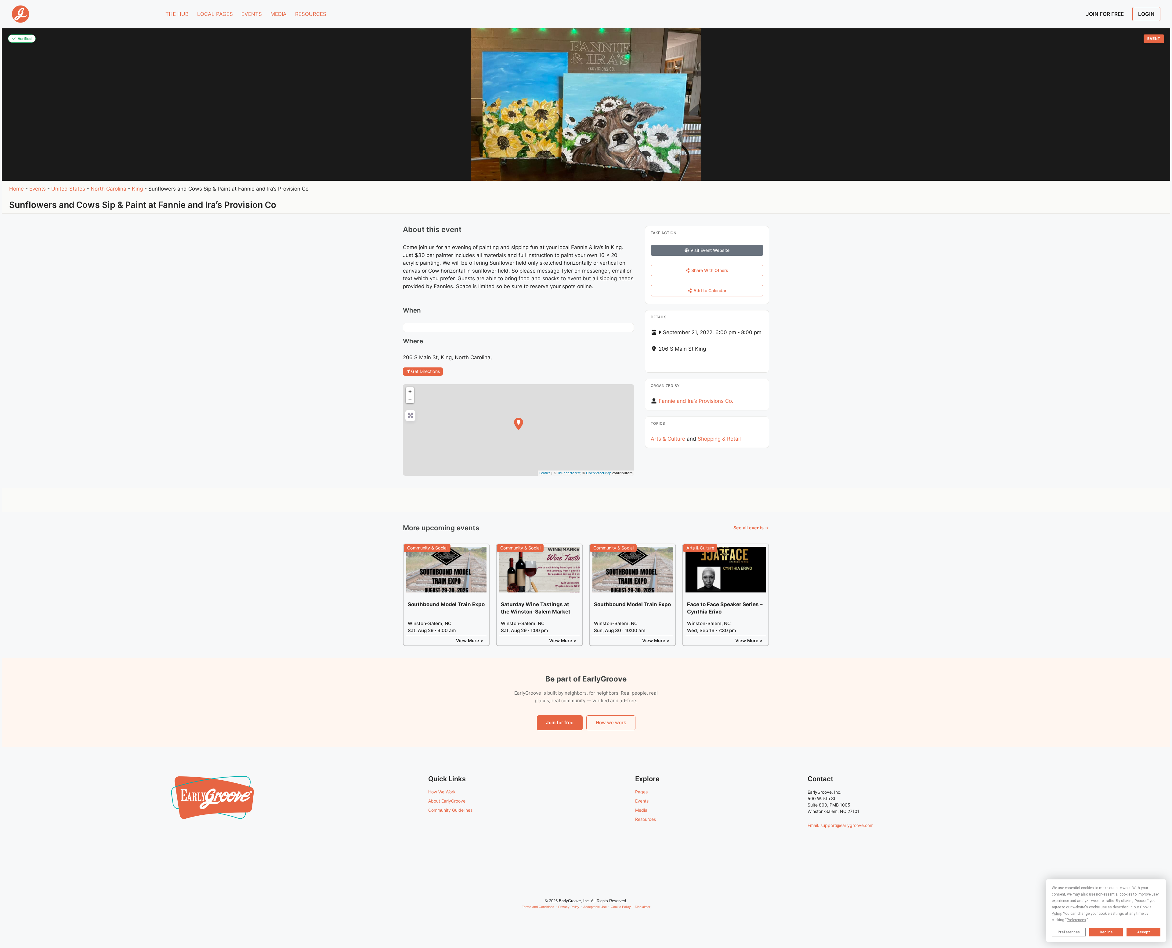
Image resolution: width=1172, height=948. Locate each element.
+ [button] (410, 391)
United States (68, 189)
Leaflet (544, 472)
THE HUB (177, 14)
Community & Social (427, 547)
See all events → (751, 527)
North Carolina (108, 189)
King (137, 189)
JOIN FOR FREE (1105, 14)
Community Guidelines (450, 810)
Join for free (559, 722)
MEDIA (278, 14)
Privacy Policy (568, 907)
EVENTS (251, 14)
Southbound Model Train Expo (446, 604)
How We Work (442, 791)
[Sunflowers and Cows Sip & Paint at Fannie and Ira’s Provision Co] (518, 424)
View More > (469, 640)
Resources (645, 819)
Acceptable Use (595, 907)
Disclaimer (642, 907)
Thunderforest (569, 472)
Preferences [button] (1076, 920)
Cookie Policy (621, 907)
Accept (1143, 932)
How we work (611, 722)
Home (16, 189)
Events (37, 189)
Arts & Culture (668, 439)
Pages (641, 791)
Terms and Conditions (538, 907)
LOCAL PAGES (215, 14)
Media (641, 810)
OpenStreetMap (598, 472)
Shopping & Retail (719, 439)
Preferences (1069, 932)
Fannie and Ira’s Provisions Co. (696, 401)
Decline (1106, 932)
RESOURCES (310, 14)
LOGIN (1146, 14)
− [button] (410, 399)
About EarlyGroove (446, 800)
